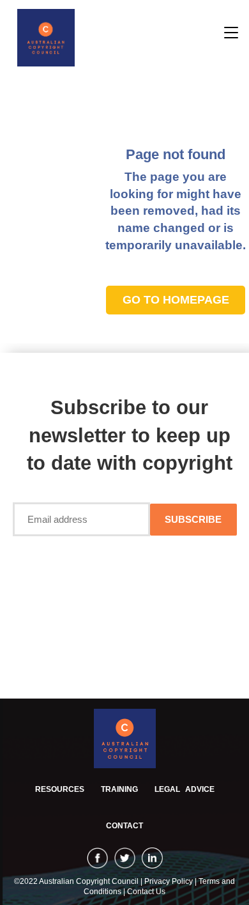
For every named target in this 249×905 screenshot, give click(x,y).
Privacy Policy (169, 881)
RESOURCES (59, 789)
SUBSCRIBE (193, 519)
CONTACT (124, 825)
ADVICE (185, 789)
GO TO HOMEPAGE (176, 299)
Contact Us (146, 891)
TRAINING (119, 789)
